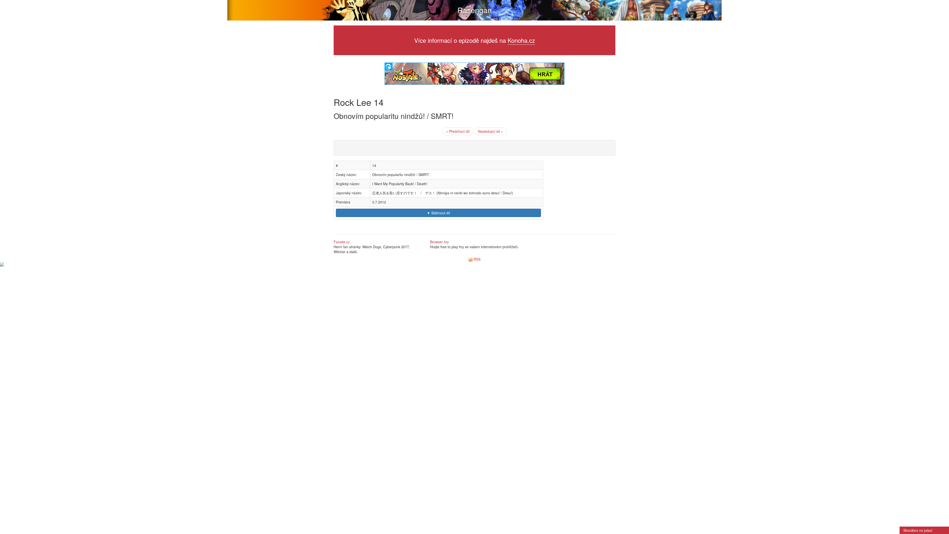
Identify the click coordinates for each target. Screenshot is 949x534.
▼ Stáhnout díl (438, 212)
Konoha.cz (521, 40)
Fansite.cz (342, 241)
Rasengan (474, 10)
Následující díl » (490, 131)
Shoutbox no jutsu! (917, 530)
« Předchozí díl (458, 131)
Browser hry (439, 241)
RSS (476, 259)
